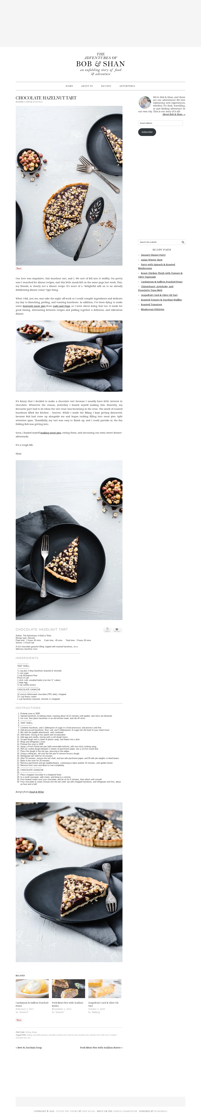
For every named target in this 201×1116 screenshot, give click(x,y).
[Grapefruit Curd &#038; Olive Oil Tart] (104, 988)
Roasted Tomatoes (151, 304)
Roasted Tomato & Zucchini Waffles (161, 299)
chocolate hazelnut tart (58, 1035)
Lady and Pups (61, 306)
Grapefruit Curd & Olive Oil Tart (159, 295)
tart (28, 1038)
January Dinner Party (153, 255)
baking (29, 1035)
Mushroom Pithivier (152, 309)
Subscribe (147, 132)
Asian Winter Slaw (152, 259)
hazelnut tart (83, 1035)
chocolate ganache (40, 1035)
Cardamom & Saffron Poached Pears (161, 281)
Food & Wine (36, 791)
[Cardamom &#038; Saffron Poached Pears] (32, 988)
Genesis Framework (125, 1111)
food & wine (72, 1035)
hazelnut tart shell (97, 1035)
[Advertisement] (100, 23)
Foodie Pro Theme (67, 1111)
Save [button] (107, 631)
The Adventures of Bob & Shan (100, 63)
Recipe (34, 1032)
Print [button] (117, 631)
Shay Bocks (88, 1111)
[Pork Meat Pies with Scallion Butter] (68, 988)
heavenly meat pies (34, 306)
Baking (28, 1032)
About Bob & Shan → (174, 114)
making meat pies (50, 432)
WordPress (160, 1111)
